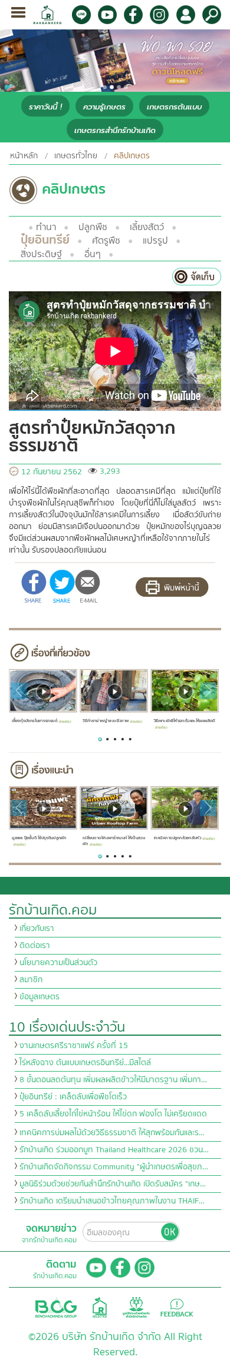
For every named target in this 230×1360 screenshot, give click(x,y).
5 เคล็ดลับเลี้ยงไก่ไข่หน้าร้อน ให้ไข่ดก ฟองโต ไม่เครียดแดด (113, 1114)
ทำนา (46, 227)
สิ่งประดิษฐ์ (41, 254)
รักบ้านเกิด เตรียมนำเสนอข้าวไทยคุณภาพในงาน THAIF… (112, 1201)
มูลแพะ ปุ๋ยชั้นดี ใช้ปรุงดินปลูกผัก (39, 837)
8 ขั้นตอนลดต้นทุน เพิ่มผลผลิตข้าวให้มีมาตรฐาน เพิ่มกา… (113, 1079)
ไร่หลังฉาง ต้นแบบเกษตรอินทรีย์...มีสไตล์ (85, 1062)
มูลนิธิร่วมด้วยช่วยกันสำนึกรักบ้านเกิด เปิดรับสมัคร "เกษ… (112, 1184)
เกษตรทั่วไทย (75, 155)
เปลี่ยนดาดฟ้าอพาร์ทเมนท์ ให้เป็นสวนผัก (114, 840)
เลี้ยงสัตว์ (147, 227)
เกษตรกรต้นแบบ (174, 106)
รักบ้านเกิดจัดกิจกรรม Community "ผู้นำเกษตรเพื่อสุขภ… (113, 1167)
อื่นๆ (92, 254)
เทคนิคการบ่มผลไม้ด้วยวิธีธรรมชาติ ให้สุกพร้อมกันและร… (112, 1132)
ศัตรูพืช (106, 240)
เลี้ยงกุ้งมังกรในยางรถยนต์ (34, 720)
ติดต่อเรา (34, 945)
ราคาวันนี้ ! (45, 106)
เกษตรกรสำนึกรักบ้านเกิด (115, 130)
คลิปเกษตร (132, 155)
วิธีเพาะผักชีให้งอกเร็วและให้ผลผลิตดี (184, 720)
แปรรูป (155, 240)
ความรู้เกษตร (104, 106)
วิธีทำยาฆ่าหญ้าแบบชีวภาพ (106, 720)
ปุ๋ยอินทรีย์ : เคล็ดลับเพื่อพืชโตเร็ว (73, 1096)
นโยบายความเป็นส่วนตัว (58, 962)
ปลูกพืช (92, 227)
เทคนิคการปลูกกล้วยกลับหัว (177, 837)
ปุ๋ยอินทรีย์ (45, 240)
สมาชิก (30, 979)
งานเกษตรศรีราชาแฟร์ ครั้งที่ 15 (73, 1045)
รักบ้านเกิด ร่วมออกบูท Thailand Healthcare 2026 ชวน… (114, 1149)
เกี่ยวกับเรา (36, 928)
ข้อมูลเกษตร (39, 996)
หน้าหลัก (24, 155)
